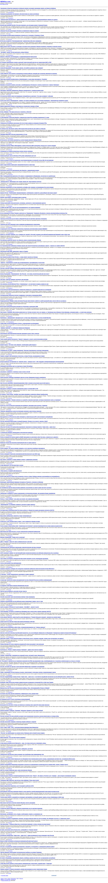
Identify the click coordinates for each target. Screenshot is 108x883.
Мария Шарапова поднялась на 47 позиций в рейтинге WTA (17, 786)
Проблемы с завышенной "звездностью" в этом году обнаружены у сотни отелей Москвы (25, 317)
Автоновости (10, 18)
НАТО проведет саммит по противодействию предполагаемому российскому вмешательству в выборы (29, 553)
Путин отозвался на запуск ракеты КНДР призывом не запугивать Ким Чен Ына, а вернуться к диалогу (29, 437)
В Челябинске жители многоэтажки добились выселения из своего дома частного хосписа (25, 487)
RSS (17, 878)
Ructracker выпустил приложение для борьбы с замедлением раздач (19, 170)
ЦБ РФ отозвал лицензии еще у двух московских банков (16, 770)
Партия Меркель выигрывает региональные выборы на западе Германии (21, 852)
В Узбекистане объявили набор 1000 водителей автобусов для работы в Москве (23, 128)
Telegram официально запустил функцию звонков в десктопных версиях (20, 411)
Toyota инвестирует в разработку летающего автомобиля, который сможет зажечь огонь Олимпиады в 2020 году (32, 797)
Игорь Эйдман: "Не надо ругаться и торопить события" (16, 111)
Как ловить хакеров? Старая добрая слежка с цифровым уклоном (18, 459)
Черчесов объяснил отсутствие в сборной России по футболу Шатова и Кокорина (23, 218)
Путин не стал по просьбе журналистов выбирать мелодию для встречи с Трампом (23, 405)
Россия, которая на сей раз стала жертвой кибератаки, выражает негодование (22, 666)
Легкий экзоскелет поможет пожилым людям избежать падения (18, 721)
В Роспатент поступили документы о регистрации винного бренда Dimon (20, 140)
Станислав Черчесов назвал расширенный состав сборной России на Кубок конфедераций (26, 580)
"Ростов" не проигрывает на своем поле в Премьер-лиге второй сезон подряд (22, 733)
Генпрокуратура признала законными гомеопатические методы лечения (20, 547)
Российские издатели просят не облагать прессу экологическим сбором (20, 240)
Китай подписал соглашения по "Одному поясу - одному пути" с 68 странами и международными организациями (32, 361)
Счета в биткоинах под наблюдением (10, 563)
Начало (2, 878)
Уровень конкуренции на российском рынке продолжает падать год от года (21, 601)
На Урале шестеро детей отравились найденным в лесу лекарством (19, 693)
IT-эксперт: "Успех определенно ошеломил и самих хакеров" (17, 574)
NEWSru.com (5, 2)
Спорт (9, 33)
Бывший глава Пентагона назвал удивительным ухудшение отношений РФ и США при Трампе (26, 682)
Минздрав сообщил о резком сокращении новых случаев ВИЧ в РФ (19, 388)
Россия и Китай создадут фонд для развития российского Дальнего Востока (21, 268)
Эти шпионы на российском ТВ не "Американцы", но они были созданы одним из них (24, 284)
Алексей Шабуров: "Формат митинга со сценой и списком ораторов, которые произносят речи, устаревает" (30, 400)
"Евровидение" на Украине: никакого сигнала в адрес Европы (17, 504)
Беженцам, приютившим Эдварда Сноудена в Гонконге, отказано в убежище (21, 482)
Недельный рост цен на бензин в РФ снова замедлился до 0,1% (18, 155)
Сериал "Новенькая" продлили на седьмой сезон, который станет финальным (22, 655)
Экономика (10, 244)
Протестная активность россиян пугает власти (13, 591)
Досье (5, 878)
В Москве (8, 879)
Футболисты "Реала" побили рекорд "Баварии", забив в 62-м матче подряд (21, 649)
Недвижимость (11, 12)
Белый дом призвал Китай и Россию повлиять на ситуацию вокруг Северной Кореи (23, 25)
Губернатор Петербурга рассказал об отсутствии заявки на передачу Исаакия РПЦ (23, 123)
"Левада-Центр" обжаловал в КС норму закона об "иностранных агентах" (21, 181)
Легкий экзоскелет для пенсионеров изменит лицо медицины (17, 596)
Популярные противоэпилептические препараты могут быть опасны (19, 333)
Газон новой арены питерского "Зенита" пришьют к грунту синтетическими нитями (23, 339)
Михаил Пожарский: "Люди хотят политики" (12, 537)
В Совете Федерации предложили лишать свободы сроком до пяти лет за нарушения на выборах (27, 858)
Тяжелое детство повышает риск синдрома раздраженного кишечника (20, 224)
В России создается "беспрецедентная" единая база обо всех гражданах (20, 41)
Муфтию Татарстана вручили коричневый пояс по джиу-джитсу (18, 442)
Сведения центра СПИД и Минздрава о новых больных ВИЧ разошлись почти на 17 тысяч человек (28, 145)
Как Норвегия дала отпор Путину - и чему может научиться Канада (19, 257)
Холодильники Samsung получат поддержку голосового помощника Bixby (21, 295)
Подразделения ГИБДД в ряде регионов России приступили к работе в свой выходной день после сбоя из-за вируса (33, 301)
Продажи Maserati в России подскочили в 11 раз (13, 134)
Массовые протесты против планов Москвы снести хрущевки (17, 802)
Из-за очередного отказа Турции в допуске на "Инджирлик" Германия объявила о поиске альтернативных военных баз (33, 213)
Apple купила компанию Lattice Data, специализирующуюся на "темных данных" (22, 627)
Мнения (9, 72)
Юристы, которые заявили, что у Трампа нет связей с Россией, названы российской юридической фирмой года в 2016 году (35, 234)
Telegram (21, 878)
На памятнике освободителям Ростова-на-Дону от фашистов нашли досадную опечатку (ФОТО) (27, 510)
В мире (9, 29)
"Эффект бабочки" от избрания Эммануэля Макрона (15, 328)
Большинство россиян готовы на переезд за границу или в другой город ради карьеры (24, 705)
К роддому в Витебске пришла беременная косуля (14, 585)
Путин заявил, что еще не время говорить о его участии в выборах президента (22, 448)
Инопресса (10, 201)
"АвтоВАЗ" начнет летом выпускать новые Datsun (14, 52)
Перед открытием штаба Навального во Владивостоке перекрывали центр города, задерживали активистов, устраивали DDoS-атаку (37, 759)
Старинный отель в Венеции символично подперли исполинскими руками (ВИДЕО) (23, 229)
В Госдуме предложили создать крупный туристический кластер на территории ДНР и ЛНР (25, 62)
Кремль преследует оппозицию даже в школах (13, 197)
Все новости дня (4, 4)
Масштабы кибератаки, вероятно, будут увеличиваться (15, 515)
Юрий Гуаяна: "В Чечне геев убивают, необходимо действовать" (18, 344)
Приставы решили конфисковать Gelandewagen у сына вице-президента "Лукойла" (23, 79)
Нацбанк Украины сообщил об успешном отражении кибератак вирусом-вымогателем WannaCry (27, 568)
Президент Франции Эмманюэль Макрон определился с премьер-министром (21, 90)
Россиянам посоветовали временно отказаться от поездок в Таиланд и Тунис (22, 35)
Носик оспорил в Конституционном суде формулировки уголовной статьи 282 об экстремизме (27, 160)
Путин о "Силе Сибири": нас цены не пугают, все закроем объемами (19, 499)
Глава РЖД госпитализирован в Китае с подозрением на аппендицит (19, 323)
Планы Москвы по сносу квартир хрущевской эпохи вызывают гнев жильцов (22, 644)
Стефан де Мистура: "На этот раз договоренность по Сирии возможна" (20, 207)
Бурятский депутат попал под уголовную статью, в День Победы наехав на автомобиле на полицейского (30, 476)
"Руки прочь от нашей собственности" (11, 470)
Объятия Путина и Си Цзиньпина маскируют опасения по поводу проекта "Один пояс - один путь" (28, 427)
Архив (9, 878)
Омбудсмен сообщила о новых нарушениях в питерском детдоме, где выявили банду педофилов (27, 493)
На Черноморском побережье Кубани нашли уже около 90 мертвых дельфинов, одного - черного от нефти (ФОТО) (32, 245)
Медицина (10, 154)
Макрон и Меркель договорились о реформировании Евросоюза (18, 56)
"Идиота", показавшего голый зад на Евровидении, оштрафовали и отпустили (22, 262)
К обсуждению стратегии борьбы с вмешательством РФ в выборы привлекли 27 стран (24, 117)
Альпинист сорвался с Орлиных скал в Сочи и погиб (15, 371)
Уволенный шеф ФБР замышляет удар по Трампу (14, 251)
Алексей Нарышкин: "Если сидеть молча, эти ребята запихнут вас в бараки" (21, 68)
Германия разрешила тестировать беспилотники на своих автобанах (19, 14)
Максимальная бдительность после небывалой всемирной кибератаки (20, 531)
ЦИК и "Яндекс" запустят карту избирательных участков (16, 541)
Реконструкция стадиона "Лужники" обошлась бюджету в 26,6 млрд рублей (21, 710)
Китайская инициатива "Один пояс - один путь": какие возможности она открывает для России (27, 835)
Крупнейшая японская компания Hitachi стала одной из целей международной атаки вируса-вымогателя (29, 791)
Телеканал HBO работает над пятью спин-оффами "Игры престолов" (19, 780)
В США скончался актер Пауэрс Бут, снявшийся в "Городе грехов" (19, 829)
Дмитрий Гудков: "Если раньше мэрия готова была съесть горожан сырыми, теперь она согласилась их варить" (32, 638)
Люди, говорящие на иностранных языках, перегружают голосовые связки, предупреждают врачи (28, 672)
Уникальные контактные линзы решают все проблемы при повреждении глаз (22, 754)
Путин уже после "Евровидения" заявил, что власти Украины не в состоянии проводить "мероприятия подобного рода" (34, 100)
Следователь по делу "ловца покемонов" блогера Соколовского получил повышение (24, 350)
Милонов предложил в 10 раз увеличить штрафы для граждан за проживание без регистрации (27, 187)
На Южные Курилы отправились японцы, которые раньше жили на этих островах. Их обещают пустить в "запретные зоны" (35, 818)
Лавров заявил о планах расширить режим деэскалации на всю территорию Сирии (23, 869)
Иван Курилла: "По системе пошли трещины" (13, 737)
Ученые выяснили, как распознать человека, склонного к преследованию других (23, 203)
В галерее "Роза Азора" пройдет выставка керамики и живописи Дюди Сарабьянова (24, 394)
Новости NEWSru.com (6, 880)
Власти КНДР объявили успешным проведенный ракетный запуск (19, 841)
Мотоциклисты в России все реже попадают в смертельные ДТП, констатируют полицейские (26, 416)
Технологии (10, 174)
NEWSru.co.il (3, 879)
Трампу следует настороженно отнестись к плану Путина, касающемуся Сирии (22, 356)
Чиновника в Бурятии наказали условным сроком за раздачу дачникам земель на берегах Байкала (28, 8)
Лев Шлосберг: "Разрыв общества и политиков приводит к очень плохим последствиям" (25, 824)
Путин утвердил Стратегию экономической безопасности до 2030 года (20, 454)
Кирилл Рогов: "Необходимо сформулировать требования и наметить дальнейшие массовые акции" (28, 192)
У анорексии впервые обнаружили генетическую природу (16, 432)
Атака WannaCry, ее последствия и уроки (11, 465)
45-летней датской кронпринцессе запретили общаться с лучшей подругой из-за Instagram (25, 289)
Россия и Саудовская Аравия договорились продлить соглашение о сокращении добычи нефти (27, 846)
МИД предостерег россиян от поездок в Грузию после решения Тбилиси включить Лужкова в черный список (30, 46)
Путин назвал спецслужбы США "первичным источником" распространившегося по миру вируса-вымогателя (31, 526)
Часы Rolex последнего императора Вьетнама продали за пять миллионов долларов (24, 558)
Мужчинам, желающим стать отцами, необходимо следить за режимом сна (21, 814)
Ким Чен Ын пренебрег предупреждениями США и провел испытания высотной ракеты (25, 383)
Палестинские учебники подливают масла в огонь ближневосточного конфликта (23, 377)
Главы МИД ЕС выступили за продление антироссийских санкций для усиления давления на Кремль (28, 73)
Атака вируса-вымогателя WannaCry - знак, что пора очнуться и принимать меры (23, 743)
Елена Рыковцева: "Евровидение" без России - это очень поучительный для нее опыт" (25, 274)
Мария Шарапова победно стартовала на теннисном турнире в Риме (19, 106)
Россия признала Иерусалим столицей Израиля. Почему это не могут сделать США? (24, 421)
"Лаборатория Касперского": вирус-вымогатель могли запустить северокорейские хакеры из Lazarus (29, 19)
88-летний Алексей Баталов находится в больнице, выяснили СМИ (19, 306)
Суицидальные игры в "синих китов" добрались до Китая (16, 748)
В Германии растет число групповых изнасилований (15, 699)
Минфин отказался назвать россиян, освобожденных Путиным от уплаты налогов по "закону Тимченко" (29, 84)
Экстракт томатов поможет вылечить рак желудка (14, 279)
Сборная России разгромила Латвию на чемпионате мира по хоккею (19, 30)
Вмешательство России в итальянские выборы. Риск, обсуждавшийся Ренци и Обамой (24, 688)
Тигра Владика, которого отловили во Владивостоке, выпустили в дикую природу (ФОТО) (25, 611)
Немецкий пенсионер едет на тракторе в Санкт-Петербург (16, 366)
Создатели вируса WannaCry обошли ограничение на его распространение (21, 808)
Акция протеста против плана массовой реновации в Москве (17, 621)
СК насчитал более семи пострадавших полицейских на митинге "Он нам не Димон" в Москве (26, 96)
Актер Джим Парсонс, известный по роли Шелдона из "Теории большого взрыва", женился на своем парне (30, 617)
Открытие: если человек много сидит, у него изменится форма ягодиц (20, 521)
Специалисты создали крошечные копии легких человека (16, 151)
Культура (10, 266)
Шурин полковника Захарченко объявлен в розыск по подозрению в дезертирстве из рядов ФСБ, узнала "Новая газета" (34, 764)
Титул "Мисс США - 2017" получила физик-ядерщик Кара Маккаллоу (19, 727)
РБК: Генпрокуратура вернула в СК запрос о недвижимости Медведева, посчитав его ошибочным (27, 176)
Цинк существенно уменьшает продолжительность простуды (17, 164)
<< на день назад (4, 875)
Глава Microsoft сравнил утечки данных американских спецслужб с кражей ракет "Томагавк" (26, 863)
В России (10, 23)
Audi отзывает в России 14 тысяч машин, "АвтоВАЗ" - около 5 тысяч (19, 607)
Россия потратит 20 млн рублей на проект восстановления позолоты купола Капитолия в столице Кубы (29, 716)
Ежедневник (13, 878)
